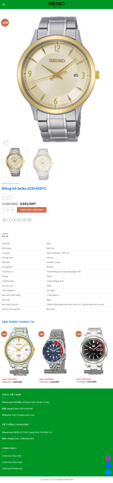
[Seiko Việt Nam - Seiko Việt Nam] (56, 4)
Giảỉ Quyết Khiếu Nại (12, 468)
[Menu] (3, 4)
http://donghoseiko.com (23, 415)
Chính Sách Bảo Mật (11, 455)
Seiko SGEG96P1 (9, 379)
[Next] (105, 80)
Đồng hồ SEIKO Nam (10, 183)
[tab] (5, 236)
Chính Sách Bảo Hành (12, 462)
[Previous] (7, 80)
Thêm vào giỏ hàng (32, 209)
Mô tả (5, 236)
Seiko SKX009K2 (46, 379)
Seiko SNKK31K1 (84, 379)
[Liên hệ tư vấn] (108, 472)
